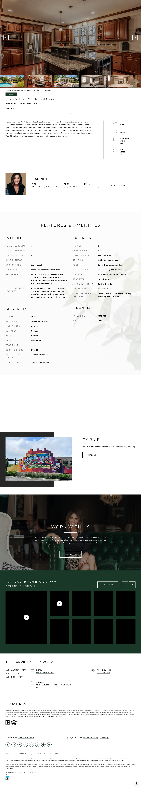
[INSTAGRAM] (13, 744)
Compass (54, 710)
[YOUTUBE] (31, 744)
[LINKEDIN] (19, 744)
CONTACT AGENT (119, 186)
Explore (92, 455)
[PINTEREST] (37, 744)
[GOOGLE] (49, 744)
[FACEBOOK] (8, 744)
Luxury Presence (26, 737)
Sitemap (104, 737)
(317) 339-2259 (70, 187)
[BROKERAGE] (43, 744)
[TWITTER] (25, 744)
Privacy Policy (91, 737)
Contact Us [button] (70, 554)
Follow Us (108, 585)
